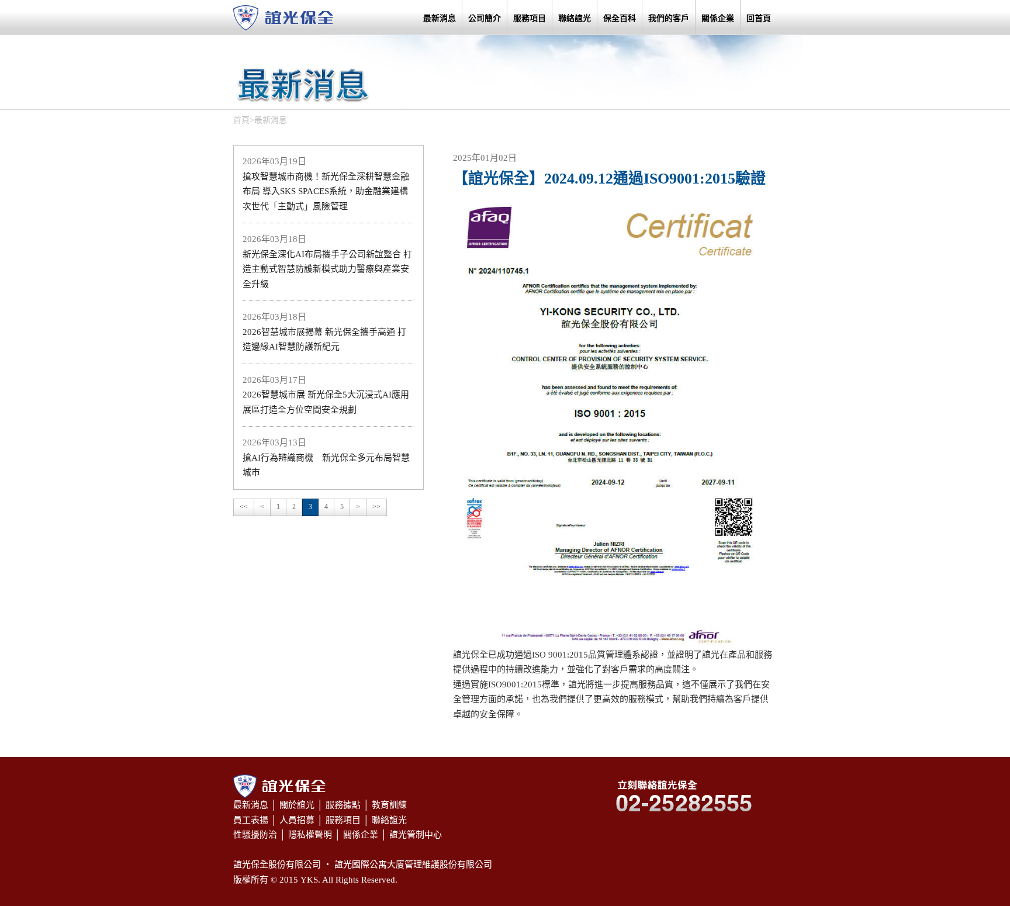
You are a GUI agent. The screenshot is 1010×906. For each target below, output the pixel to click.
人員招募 (296, 820)
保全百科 (619, 18)
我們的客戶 (668, 18)
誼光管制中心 (415, 834)
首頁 (241, 120)
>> (376, 507)
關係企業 (717, 18)
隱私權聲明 (310, 834)
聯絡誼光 (574, 18)
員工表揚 (250, 820)
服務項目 (529, 18)
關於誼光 (296, 805)
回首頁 (758, 18)
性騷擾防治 (255, 834)
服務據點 (343, 805)
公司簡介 (484, 18)
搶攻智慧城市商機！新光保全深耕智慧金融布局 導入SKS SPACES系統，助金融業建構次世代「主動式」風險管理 (326, 191)
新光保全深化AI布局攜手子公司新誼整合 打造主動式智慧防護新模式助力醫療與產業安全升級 (327, 269)
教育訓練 (389, 805)
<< (244, 507)
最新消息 (439, 18)
